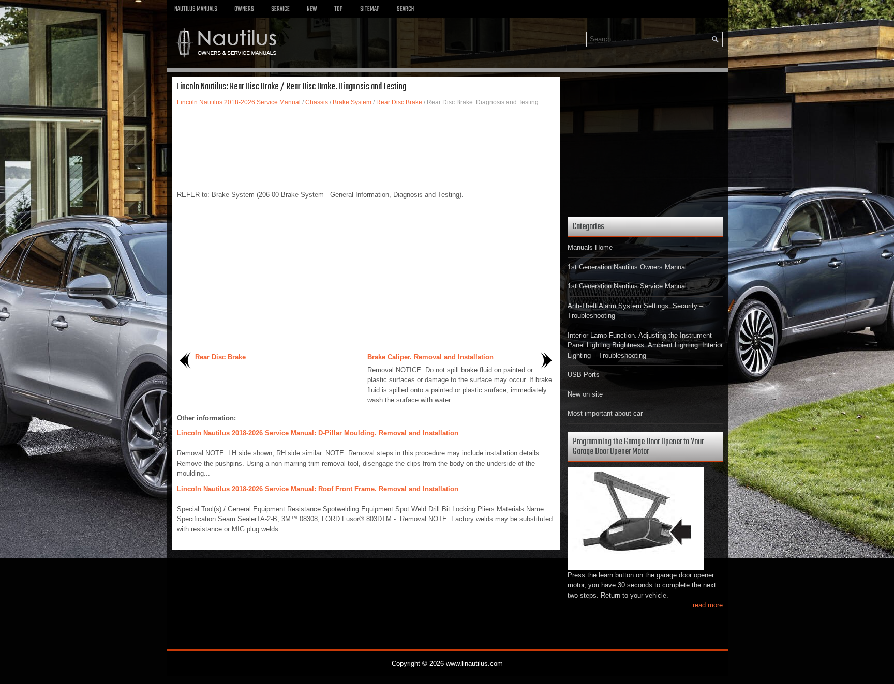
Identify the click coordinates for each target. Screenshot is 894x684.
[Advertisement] (366, 143)
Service (280, 9)
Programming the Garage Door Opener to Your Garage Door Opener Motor (638, 447)
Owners (244, 9)
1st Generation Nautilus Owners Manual (627, 267)
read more (708, 605)
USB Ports (584, 374)
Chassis (316, 102)
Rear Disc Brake (399, 102)
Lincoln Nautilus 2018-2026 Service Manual (239, 102)
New (312, 9)
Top (338, 9)
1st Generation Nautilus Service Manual (627, 286)
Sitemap (370, 9)
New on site (585, 394)
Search (405, 9)
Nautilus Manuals (195, 9)
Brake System (352, 102)
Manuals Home (590, 247)
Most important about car (605, 413)
